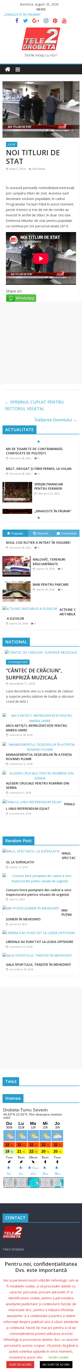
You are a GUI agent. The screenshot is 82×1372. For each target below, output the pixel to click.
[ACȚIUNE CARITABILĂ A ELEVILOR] (31, 606)
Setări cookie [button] (59, 1357)
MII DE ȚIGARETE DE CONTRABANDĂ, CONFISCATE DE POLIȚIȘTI (34, 451)
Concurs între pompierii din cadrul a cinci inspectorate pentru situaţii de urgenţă (38, 892)
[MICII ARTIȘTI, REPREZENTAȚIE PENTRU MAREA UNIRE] (40, 715)
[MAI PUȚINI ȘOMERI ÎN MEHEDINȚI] (32, 908)
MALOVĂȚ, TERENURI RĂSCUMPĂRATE (49, 561)
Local (11, 144)
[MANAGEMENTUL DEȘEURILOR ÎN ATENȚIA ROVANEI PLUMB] (40, 744)
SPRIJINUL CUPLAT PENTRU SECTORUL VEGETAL (34, 405)
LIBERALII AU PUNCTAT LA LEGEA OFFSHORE (39, 942)
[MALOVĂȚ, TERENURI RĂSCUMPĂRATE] (18, 556)
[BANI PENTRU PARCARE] (18, 581)
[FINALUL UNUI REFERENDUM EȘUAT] (32, 802)
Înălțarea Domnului (56, 419)
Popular (17, 533)
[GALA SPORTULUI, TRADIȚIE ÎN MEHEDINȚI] (38, 955)
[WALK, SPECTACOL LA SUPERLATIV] (32, 851)
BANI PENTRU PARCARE (51, 584)
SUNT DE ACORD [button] (20, 1364)
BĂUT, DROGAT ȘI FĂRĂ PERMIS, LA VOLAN (39, 468)
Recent (43, 533)
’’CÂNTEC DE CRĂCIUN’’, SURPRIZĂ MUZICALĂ (34, 674)
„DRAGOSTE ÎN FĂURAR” (22, 14)
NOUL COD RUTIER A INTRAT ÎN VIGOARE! (38, 542)
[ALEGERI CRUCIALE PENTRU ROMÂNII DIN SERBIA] (40, 773)
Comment (69, 533)
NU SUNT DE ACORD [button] (56, 1364)
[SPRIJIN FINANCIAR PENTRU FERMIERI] (17, 484)
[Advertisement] (41, 343)
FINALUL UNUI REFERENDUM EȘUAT (40, 806)
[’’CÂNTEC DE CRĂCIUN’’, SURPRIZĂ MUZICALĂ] (41, 652)
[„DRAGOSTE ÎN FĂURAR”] (17, 511)
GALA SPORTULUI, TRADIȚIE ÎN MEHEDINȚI (38, 964)
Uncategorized (17, 662)
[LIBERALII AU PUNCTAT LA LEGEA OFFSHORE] (40, 933)
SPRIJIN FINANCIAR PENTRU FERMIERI (48, 486)
